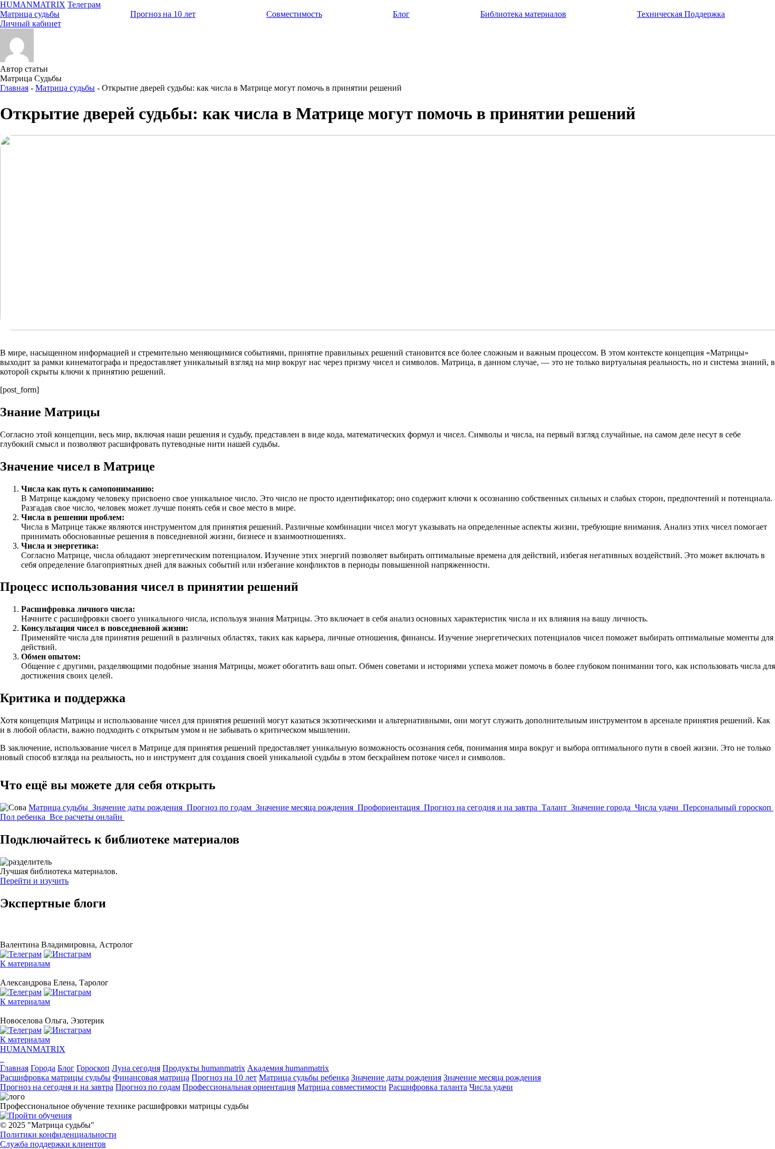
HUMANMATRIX (32, 4)
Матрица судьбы (30, 13)
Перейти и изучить (34, 880)
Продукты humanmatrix (203, 1068)
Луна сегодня (136, 1068)
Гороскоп (93, 1068)
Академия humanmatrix (288, 1068)
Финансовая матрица (151, 1077)
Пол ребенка (23, 816)
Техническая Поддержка (681, 13)
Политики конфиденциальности (58, 1134)
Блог (401, 13)
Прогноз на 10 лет (163, 13)
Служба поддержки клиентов (53, 1144)
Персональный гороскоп (728, 807)
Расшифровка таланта (428, 1087)
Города (43, 1068)
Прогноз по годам (220, 807)
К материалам (25, 963)
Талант (555, 807)
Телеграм (84, 4)
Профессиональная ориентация (238, 1087)
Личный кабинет (30, 23)
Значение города (602, 807)
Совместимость (294, 13)
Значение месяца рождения (305, 807)
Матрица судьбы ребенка (304, 1077)
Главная (14, 87)
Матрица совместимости (341, 1087)
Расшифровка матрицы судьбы (55, 1077)
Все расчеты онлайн (87, 816)
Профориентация (389, 807)
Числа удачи (658, 807)
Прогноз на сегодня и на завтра (481, 807)
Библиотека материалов (523, 13)
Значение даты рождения (138, 807)
